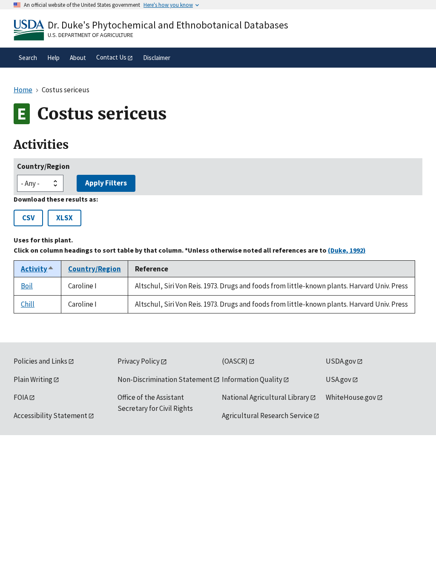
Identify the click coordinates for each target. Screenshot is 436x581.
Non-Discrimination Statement (165, 379)
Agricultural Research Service (267, 415)
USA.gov (338, 379)
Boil (27, 285)
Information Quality (252, 379)
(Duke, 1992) (347, 250)
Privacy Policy (139, 361)
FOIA (21, 397)
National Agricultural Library (265, 397)
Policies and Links (40, 361)
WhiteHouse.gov (351, 397)
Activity (37, 268)
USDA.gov (341, 361)
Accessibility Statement (50, 415)
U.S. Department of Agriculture (90, 35)
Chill (27, 304)
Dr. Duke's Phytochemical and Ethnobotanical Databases (168, 25)
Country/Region (43, 166)
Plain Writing (33, 379)
